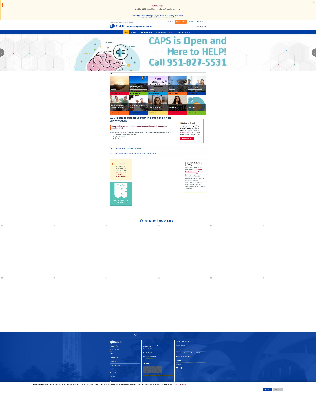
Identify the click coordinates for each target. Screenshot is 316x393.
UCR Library (113, 353)
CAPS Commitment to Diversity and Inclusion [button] (128, 148)
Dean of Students (181, 345)
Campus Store (113, 361)
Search (201, 21)
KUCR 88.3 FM (120, 172)
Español (112, 369)
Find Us (147, 363)
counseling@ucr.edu (151, 356)
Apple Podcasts (120, 176)
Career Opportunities (115, 365)
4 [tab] (160, 70)
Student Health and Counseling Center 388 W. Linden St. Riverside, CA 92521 (152, 347)
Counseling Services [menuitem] (146, 32)
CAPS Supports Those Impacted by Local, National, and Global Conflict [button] (136, 153)
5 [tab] (163, 70)
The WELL (178, 360)
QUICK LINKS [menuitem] (190, 21)
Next (314, 52)
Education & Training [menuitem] (183, 32)
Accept (267, 389)
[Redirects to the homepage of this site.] (111, 74)
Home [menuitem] (126, 32)
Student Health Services (182, 341)
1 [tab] (153, 70)
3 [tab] (158, 70)
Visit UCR (112, 376)
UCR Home (170, 22)
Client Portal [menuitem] (180, 22)
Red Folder (186, 138)
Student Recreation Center (183, 356)
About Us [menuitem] (133, 32)
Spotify (120, 174)
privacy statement (179, 384)
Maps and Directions (115, 372)
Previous (2, 52)
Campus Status (114, 357)
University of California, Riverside (121, 22)
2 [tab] (155, 70)
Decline (277, 389)
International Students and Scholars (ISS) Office (189, 352)
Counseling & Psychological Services (139, 27)
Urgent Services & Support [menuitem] (164, 32)
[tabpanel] (158, 52)
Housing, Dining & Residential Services (186, 349)
